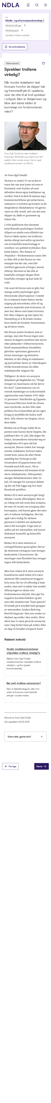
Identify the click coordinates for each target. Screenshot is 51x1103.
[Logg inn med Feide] (28, 5)
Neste (39, 766)
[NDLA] (10, 5)
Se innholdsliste (17, 46)
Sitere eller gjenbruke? (19, 736)
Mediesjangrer (12, 30)
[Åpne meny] (45, 5)
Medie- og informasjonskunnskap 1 (24, 20)
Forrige (12, 766)
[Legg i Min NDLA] (43, 63)
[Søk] (37, 5)
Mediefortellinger (13, 25)
